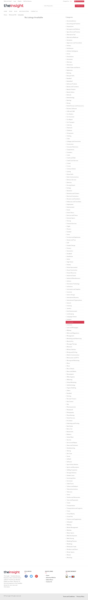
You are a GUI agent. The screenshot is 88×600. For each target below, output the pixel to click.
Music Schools (70, 368)
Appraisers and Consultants (74, 43)
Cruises (69, 166)
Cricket (69, 163)
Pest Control (70, 401)
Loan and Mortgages (72, 327)
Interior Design (71, 294)
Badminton (70, 70)
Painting (69, 396)
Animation (69, 40)
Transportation (71, 505)
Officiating (69, 379)
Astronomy (70, 59)
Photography (70, 412)
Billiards (69, 95)
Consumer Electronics (72, 147)
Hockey (69, 264)
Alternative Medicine (72, 37)
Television (69, 492)
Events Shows (70, 212)
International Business (73, 297)
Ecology (69, 188)
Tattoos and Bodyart (72, 486)
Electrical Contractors (73, 196)
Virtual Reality (71, 513)
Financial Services (72, 223)
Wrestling (69, 557)
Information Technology (73, 283)
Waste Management (72, 527)
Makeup (69, 330)
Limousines (70, 322)
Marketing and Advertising (74, 338)
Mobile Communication (73, 355)
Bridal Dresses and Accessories (75, 106)
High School (70, 262)
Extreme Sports (71, 218)
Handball (69, 253)
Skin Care (69, 453)
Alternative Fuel (71, 34)
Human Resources (71, 273)
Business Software (72, 108)
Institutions (70, 286)
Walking (69, 524)
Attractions (70, 64)
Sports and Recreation (73, 467)
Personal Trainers (71, 398)
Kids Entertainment (72, 311)
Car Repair (70, 119)
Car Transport (70, 122)
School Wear (70, 437)
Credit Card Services (72, 160)
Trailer (68, 502)
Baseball (69, 78)
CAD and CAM (71, 111)
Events (68, 210)
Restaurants (70, 431)
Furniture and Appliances (73, 237)
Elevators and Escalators (73, 199)
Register (20, 1)
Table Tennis (70, 483)
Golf (68, 242)
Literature (69, 325)
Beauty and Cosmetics (73, 86)
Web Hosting (70, 538)
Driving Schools (71, 185)
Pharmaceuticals (71, 407)
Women (69, 555)
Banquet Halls (70, 75)
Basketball (70, 81)
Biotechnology (70, 97)
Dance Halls (70, 174)
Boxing (68, 103)
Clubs (68, 138)
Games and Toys (71, 240)
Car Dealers (70, 114)
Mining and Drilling (72, 352)
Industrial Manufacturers (73, 278)
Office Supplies (71, 377)
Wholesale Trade (71, 546)
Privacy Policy (80, 596)
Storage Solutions (71, 472)
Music (68, 363)
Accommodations (71, 21)
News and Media (71, 371)
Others (68, 390)
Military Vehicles (71, 349)
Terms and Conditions (69, 596)
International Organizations (74, 300)
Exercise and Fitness (72, 215)
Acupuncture (70, 26)
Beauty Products (71, 89)
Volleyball (69, 522)
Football (69, 231)
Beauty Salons (70, 92)
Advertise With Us (51, 577)
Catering (69, 125)
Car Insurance (70, 116)
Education (69, 190)
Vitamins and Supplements (74, 519)
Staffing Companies (72, 470)
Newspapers (70, 374)
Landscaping (70, 314)
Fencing (69, 220)
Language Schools (72, 316)
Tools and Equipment (72, 500)
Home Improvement (72, 267)
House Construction (72, 270)
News (10, 11)
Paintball (69, 393)
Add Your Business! (80, 1)
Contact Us (34, 11)
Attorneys (69, 62)
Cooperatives (70, 149)
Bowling (69, 100)
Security (69, 440)
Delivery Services (71, 179)
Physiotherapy (71, 415)
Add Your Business (27, 1)
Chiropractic (70, 133)
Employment (70, 204)
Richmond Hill (12, 15)
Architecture (70, 48)
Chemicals (69, 127)
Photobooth (70, 409)
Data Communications (73, 177)
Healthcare (70, 256)
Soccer (68, 456)
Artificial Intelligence (72, 51)
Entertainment (70, 207)
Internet (69, 303)
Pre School (69, 420)
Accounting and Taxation (73, 23)
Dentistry (69, 182)
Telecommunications (72, 489)
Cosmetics (69, 152)
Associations (70, 56)
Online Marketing (71, 382)
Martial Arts (70, 341)
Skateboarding (71, 448)
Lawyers (69, 319)
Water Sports (70, 533)
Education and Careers (73, 193)
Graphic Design (71, 245)
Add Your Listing (24, 11)
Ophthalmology (71, 385)
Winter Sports (70, 552)
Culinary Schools (71, 168)
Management (70, 335)
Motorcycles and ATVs (73, 357)
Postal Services (71, 418)
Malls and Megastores (73, 333)
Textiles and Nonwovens (73, 497)
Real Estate (70, 426)
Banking (69, 73)
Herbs (68, 259)
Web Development (72, 535)
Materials (69, 346)
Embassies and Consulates (74, 201)
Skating (69, 450)
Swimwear (70, 481)
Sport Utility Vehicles (72, 464)
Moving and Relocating (73, 360)
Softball (69, 459)
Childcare (69, 130)
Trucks (68, 511)
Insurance (69, 292)
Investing (69, 305)
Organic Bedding (71, 388)
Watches (69, 530)
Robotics (69, 434)
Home (5, 11)
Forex (68, 234)
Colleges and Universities (74, 141)
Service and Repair (72, 442)
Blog (15, 11)
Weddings (69, 544)
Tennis (68, 494)
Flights (68, 226)
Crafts (68, 155)
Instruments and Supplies (73, 289)
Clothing (69, 136)
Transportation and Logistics (74, 508)
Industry (69, 281)
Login (14, 1)
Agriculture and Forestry (73, 32)
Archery (69, 45)
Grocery (69, 248)
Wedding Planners (72, 541)
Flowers (69, 229)
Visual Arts (70, 516)
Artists (68, 53)
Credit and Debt (71, 158)
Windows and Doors (72, 549)
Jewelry (69, 308)
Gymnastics (70, 251)
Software (69, 461)
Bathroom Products (72, 84)
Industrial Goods (71, 275)
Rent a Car (69, 429)
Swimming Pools (71, 478)
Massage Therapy (72, 344)
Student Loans (70, 475)
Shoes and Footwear (72, 445)
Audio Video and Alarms (73, 67)
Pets (68, 404)
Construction (70, 144)
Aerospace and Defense (73, 29)
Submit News (49, 579)
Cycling (69, 171)
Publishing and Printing (73, 423)
